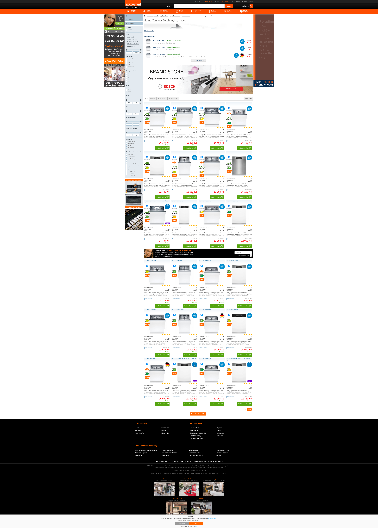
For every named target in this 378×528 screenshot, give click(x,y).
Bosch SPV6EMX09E (177, 310)
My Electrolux (131, 147)
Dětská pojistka (131, 156)
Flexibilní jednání (167, 450)
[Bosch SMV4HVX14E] (148, 50)
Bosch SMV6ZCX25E (205, 310)
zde (196, 526)
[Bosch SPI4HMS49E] (184, 224)
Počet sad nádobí (132, 128)
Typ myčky (129, 56)
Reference (138, 455)
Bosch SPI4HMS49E (177, 201)
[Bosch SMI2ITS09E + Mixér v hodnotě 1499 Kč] (239, 382)
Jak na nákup (194, 428)
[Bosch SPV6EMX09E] (184, 333)
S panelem (130, 60)
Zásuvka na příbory (132, 160)
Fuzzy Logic (131, 158)
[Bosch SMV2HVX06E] (157, 333)
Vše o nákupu (194, 430)
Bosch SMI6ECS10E (232, 201)
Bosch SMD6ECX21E (150, 359)
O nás (231, 1)
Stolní (129, 64)
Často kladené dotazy (196, 455)
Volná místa (165, 428)
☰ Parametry (130, 23)
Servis (219, 430)
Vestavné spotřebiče (152, 16)
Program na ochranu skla (134, 166)
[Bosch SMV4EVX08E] (148, 43)
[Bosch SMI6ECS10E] (239, 224)
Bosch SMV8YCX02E (232, 103)
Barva (128, 85)
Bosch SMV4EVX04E (205, 201)
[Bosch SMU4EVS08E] (239, 175)
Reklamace (220, 433)
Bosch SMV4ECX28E (205, 261)
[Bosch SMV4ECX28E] (212, 284)
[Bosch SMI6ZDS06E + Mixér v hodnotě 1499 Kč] (184, 382)
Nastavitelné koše (132, 164)
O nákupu (237, 1)
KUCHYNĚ (225, 1)
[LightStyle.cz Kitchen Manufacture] (134, 220)
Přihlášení (198, 1)
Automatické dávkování (133, 175)
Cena (127, 34)
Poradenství (220, 436)
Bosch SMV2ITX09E (204, 152)
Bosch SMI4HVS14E (150, 152)
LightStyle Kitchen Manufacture (196, 461)
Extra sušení (131, 167)
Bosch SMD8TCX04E (205, 359)
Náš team (138, 430)
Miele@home (131, 143)
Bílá (129, 87)
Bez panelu (130, 58)
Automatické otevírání (133, 173)
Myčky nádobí (164, 16)
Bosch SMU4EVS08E (232, 152)
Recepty (218, 455)
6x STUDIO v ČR (207, 1)
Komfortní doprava (141, 453)
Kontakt (251, 1)
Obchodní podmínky (196, 438)
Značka (128, 27)
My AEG (130, 145)
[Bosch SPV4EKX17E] (184, 284)
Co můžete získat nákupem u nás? (146, 450)
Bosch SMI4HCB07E (232, 310)
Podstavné (130, 62)
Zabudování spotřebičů (169, 453)
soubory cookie (212, 518)
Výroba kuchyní (194, 450)
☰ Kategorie (129, 19)
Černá (129, 89)
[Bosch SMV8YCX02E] (239, 126)
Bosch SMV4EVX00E (150, 261)
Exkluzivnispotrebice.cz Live (133, 180)
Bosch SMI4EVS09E (232, 261)
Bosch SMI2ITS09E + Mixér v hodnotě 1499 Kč (238, 359)
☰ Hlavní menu (130, 16)
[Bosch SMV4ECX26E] (148, 57)
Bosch (130, 30)
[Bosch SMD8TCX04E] (212, 382)
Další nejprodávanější (198, 60)
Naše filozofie (139, 433)
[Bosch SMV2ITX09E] (212, 175)
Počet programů (131, 117)
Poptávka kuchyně (222, 453)
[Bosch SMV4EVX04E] (212, 224)
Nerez (129, 91)
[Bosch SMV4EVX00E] (157, 284)
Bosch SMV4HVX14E (159, 47)
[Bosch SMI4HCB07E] (239, 333)
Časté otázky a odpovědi (198, 433)
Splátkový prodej (195, 436)
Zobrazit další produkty (198, 414)
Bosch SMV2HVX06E (150, 310)
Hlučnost (129, 96)
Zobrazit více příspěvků (134, 207)
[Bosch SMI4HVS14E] (157, 175)
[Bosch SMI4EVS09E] (239, 284)
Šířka (127, 107)
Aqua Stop (130, 154)
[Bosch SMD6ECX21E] (157, 382)
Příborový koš (131, 169)
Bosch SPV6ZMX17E (177, 152)
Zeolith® (130, 162)
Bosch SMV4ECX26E (159, 54)
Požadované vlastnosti (133, 152)
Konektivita (129, 139)
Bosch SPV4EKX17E (177, 261)
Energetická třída (131, 71)
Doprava (244, 1)
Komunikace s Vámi (222, 450)
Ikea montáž (131, 66)
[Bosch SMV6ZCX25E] (212, 333)
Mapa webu (165, 433)
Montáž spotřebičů (195, 453)
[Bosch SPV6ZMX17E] (184, 175)
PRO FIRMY (217, 1)
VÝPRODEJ (248, 98)
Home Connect (186, 16)
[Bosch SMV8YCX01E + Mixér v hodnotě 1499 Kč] (157, 224)
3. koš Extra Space (132, 171)
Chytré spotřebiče (175, 16)
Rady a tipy (165, 455)
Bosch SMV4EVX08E (158, 40)
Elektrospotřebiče (216, 461)
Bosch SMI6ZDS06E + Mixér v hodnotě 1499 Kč (184, 359)
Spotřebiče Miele (177, 461)
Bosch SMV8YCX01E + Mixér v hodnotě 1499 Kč (157, 201)
